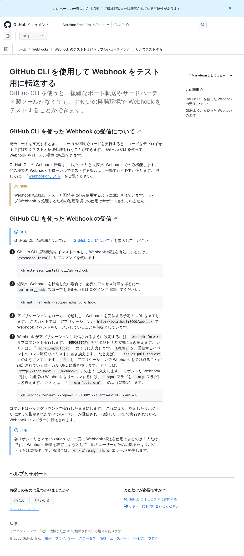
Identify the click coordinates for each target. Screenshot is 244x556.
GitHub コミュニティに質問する (153, 499)
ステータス (87, 538)
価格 (103, 538)
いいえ (45, 500)
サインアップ (33, 36)
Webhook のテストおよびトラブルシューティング (92, 49)
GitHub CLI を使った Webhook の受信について (72, 131)
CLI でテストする (149, 49)
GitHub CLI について (92, 240)
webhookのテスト (45, 176)
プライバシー (65, 538)
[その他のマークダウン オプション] (231, 75)
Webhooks (40, 49)
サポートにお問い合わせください (154, 506)
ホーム (21, 49)
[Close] (230, 7)
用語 (48, 538)
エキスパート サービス (127, 538)
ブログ (153, 538)
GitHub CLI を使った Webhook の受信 (61, 218)
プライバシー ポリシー (24, 509)
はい (22, 500)
